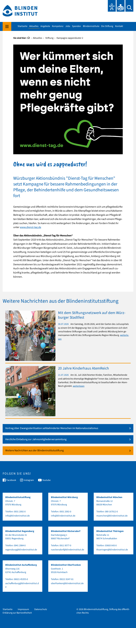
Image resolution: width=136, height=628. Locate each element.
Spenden (76, 26)
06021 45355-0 (21, 579)
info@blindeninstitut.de (17, 515)
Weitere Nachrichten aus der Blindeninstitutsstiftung (34, 450)
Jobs (67, 26)
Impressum (23, 609)
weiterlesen (78, 386)
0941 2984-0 (20, 545)
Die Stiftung (107, 26)
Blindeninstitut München (109, 497)
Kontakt (119, 26)
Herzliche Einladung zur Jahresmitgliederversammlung (36, 439)
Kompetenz (57, 26)
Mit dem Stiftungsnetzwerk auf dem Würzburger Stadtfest (91, 315)
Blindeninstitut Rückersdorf (65, 531)
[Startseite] (28, 38)
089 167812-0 (111, 511)
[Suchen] (129, 6)
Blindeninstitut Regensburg (19, 531)
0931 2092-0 (20, 511)
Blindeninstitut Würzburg (64, 497)
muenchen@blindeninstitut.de (112, 515)
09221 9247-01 (66, 579)
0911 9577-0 (65, 545)
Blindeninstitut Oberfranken (66, 565)
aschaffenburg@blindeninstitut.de (22, 585)
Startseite (22, 26)
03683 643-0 (111, 545)
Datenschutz (40, 609)
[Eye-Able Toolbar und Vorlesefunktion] (112, 6)
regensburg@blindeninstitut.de (21, 549)
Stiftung (49, 38)
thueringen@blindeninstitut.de (112, 549)
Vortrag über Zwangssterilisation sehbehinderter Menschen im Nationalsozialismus (51, 428)
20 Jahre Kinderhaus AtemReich (83, 368)
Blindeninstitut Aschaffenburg (21, 565)
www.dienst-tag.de (30, 227)
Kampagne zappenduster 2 (70, 38)
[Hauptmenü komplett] (7, 26)
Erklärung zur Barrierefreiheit (17, 613)
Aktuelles (33, 26)
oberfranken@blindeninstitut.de (67, 583)
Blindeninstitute (91, 26)
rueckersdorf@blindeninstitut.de (67, 549)
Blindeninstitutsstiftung (18, 497)
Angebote (45, 26)
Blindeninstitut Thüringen (110, 531)
